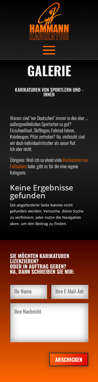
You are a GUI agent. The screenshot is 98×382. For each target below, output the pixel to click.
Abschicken (68, 359)
